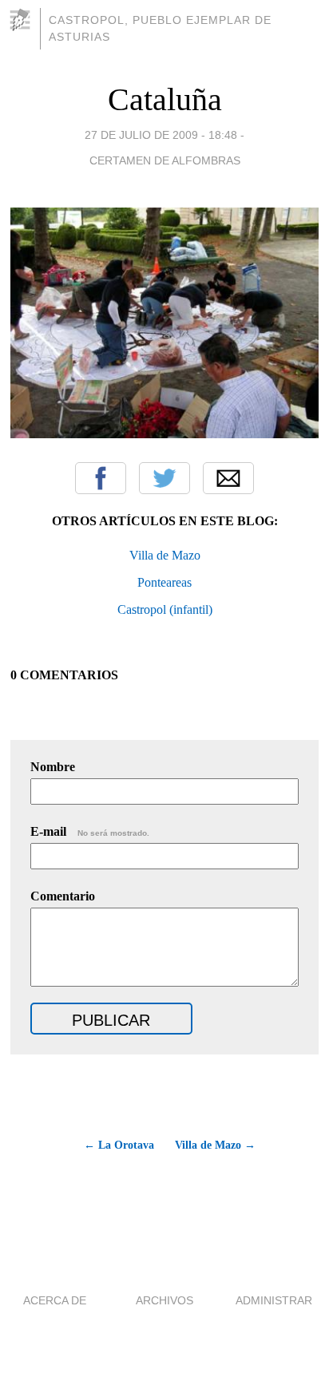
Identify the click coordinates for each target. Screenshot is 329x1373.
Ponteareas (164, 582)
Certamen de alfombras (164, 160)
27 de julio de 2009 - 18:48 (161, 135)
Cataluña (165, 99)
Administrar (274, 1300)
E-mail (89, 831)
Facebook (100, 478)
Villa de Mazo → (215, 1145)
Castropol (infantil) (164, 609)
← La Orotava (119, 1145)
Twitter (164, 478)
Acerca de (54, 1300)
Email (228, 478)
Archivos (164, 1300)
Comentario (62, 896)
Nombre (52, 767)
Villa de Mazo (164, 555)
